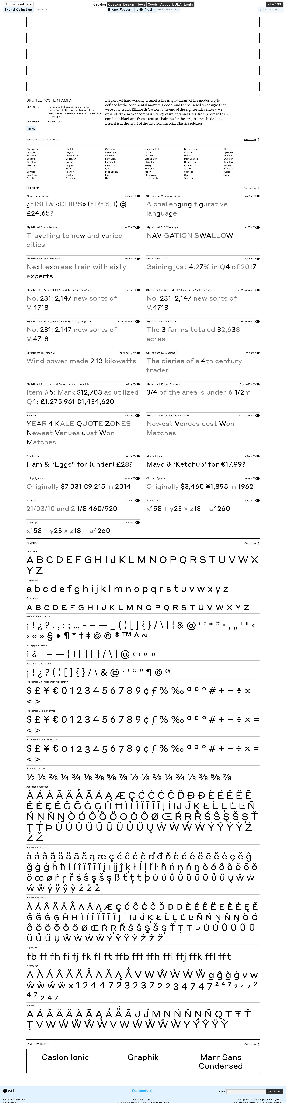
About (165, 4)
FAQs (150, 1099)
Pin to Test (260, 9)
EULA (177, 4)
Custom (114, 4)
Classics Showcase (14, 1099)
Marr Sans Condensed (221, 1061)
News (140, 4)
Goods (153, 4)
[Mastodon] (5, 1091)
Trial (31, 128)
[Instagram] (10, 1090)
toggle (133, 9)
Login (188, 4)
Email (222, 1091)
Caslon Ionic (65, 1057)
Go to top (250, 139)
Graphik (143, 1057)
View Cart (274, 4)
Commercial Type (18, 4)
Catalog (99, 4)
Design (128, 4)
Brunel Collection (18, 9)
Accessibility (138, 1099)
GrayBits (276, 1099)
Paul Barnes (55, 121)
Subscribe (274, 1091)
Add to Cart (165, 9)
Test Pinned (273, 9)
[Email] (15, 1090)
